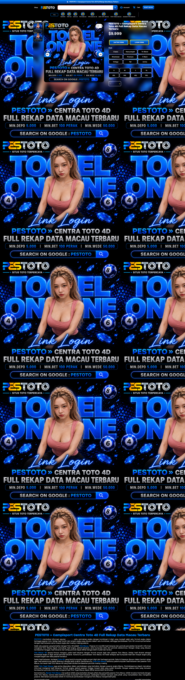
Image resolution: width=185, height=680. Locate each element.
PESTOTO (38, 639)
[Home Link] (48, 7)
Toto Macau (84, 646)
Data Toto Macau (99, 661)
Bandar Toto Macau (53, 673)
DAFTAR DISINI (119, 42)
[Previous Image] (47, 54)
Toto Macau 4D (40, 653)
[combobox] (85, 7)
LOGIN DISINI (139, 42)
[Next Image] (100, 54)
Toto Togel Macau (46, 666)
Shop (36, 7)
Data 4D (61, 659)
